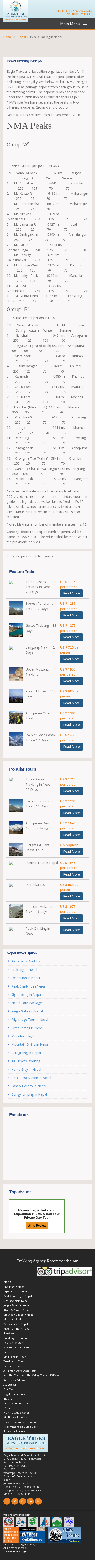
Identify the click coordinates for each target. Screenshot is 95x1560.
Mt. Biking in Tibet (14, 1356)
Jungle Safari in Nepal (27, 1011)
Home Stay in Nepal (26, 1069)
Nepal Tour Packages (27, 1003)
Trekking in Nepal (24, 969)
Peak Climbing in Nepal (28, 986)
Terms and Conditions (17, 1403)
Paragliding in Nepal (26, 1053)
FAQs (6, 1408)
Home (7, 37)
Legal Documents (14, 1394)
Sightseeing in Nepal (26, 994)
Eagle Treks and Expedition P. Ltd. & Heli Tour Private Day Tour (37, 1213)
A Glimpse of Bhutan (16, 1347)
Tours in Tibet (12, 1366)
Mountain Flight (23, 1036)
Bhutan (8, 1333)
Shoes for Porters (14, 1431)
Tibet (6, 1352)
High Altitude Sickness (16, 1412)
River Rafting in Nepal (28, 1028)
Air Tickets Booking (25, 961)
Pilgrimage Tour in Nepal (29, 1019)
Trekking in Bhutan (15, 1338)
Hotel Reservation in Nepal (31, 1077)
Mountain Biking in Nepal (30, 1044)
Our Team (9, 1389)
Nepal (22, 37)
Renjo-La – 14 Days (14, 1380)
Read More (71, 593)
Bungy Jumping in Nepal (29, 1094)
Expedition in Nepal (25, 978)
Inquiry (7, 1398)
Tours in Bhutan (13, 1342)
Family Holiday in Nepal (28, 1086)
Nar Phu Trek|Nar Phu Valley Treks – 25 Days (31, 1375)
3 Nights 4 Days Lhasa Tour (19, 1370)
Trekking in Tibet (13, 1361)
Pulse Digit (20, 1551)
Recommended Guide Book (20, 1426)
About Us (10, 1384)
